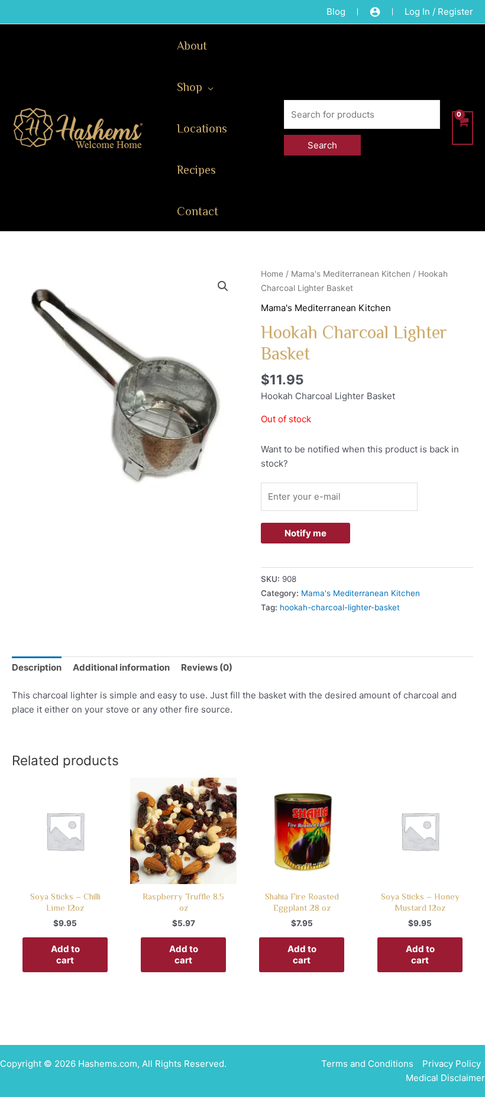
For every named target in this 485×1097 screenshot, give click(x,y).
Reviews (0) (206, 667)
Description (37, 667)
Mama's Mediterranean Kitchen (350, 274)
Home (272, 274)
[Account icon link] (375, 12)
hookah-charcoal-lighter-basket (340, 607)
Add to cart (65, 954)
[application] (208, 86)
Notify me (305, 533)
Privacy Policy (451, 1063)
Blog (335, 11)
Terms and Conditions (367, 1063)
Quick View (65, 873)
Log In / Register (439, 11)
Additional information (121, 667)
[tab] (37, 667)
